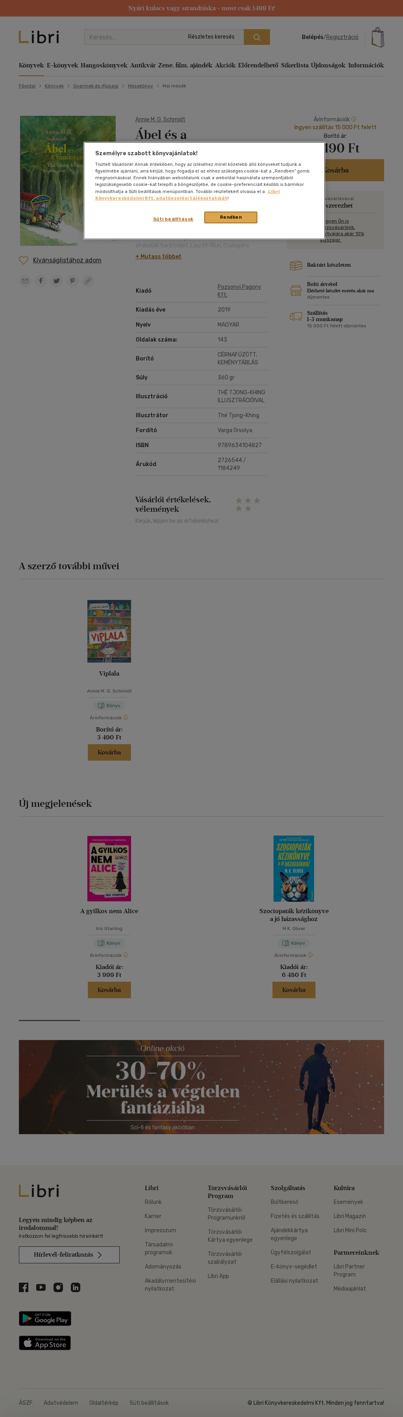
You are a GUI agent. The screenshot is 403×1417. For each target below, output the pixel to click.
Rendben (231, 217)
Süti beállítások (173, 219)
